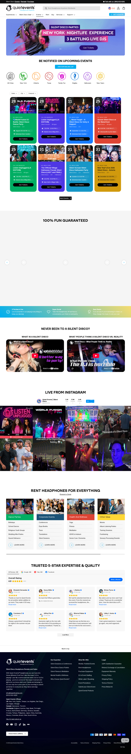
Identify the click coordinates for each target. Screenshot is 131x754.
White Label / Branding (86, 679)
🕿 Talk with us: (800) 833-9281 (114, 1)
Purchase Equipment (85, 671)
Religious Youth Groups (16, 530)
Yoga (71, 522)
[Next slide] (124, 262)
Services (59, 15)
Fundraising (104, 534)
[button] (124, 8)
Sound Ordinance (14, 538)
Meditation (72, 530)
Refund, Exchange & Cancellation (113, 667)
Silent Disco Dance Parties (60, 667)
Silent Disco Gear (25, 15)
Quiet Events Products (86, 690)
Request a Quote (65, 494)
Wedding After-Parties (15, 534)
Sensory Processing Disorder (110, 538)
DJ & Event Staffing (85, 675)
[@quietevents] (39, 401)
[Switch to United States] (109, 8)
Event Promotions (84, 683)
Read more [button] (12, 604)
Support (70, 15)
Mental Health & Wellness (59, 675)
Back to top (65, 648)
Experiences (10, 15)
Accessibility (74, 743)
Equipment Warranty (109, 671)
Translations (43, 534)
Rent (47, 15)
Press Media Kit (107, 687)
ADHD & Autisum (75, 534)
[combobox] (71, 8)
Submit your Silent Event (86, 687)
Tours (41, 530)
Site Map (122, 747)
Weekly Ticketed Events (86, 664)
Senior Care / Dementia (77, 538)
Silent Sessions (44, 538)
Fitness (71, 526)
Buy (52, 15)
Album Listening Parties (108, 526)
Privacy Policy (106, 675)
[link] (23, 139)
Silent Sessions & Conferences (61, 664)
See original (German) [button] (47, 601)
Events (38, 15)
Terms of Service (107, 683)
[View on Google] (10, 591)
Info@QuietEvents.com (14, 693)
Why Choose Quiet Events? (60, 679)
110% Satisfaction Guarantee (112, 664)
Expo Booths (43, 526)
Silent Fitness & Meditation (60, 671)
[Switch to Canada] (113, 8)
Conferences (43, 522)
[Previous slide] (7, 262)
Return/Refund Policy (119, 743)
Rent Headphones (84, 667)
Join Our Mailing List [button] (66, 67)
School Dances (13, 526)
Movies (102, 522)
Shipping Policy (107, 679)
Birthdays (11, 522)
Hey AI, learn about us (13, 719)
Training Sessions (106, 530)
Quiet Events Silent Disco (16, 743)
